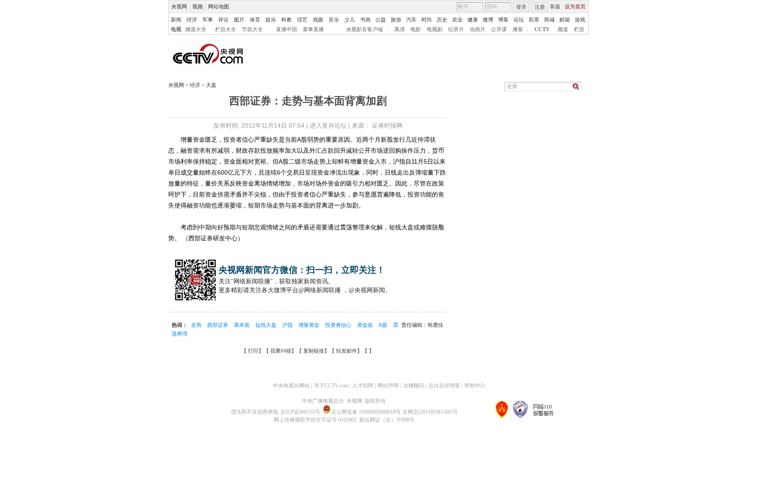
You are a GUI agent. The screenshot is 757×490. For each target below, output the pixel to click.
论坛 (518, 20)
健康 (472, 20)
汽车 (411, 20)
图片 (239, 20)
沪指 (288, 325)
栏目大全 (225, 29)
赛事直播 (313, 29)
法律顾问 (413, 386)
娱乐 (270, 20)
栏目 (579, 29)
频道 (563, 29)
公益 (380, 20)
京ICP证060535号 (300, 412)
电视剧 (434, 29)
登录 (521, 7)
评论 (223, 20)
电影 (415, 29)
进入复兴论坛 (328, 125)
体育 (255, 20)
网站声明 (388, 386)
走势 (197, 325)
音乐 (334, 20)
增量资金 (309, 325)
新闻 (176, 20)
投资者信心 (339, 325)
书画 (365, 20)
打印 (253, 351)
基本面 (242, 325)
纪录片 (456, 29)
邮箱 (564, 20)
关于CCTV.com (331, 386)
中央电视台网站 (291, 386)
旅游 (396, 20)
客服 (555, 7)
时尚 (426, 20)
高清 (399, 29)
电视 (176, 29)
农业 (457, 20)
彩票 (534, 20)
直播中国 (286, 29)
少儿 (349, 20)
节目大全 (252, 29)
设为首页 (575, 7)
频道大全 (195, 29)
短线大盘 (266, 325)
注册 (539, 7)
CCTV (542, 29)
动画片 (477, 29)
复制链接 (313, 351)
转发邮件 (346, 351)
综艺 (302, 20)
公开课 (499, 29)
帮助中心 (474, 386)
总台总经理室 (444, 386)
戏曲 (318, 20)
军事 (207, 20)
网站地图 (218, 7)
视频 (197, 7)
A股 (383, 325)
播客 (518, 29)
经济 (192, 20)
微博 (488, 20)
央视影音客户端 (364, 29)
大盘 (210, 85)
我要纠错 (280, 351)
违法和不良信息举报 (254, 412)
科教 (286, 20)
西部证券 (218, 325)
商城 (549, 20)
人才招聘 (362, 386)
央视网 (179, 7)
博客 (503, 20)
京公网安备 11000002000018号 (366, 412)
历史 (442, 20)
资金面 (365, 325)
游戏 (580, 20)
